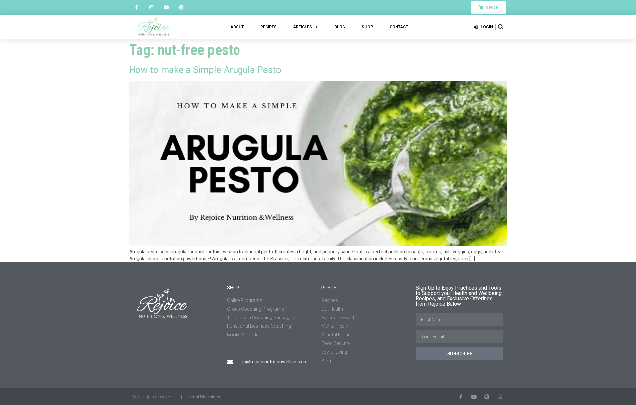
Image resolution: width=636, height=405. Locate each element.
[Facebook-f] (136, 7)
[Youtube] (166, 7)
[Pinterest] (181, 7)
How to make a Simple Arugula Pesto (205, 69)
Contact (399, 27)
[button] (500, 27)
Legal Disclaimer (204, 396)
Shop (367, 27)
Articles (302, 27)
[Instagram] (151, 7)
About (237, 27)
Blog (339, 27)
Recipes (268, 27)
